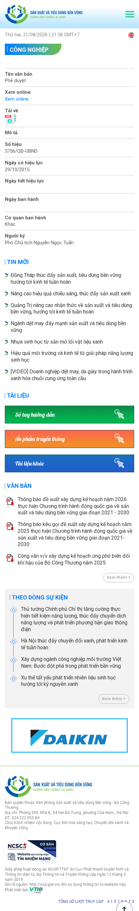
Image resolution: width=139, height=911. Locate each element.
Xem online (16, 99)
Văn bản (19, 485)
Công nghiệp (29, 49)
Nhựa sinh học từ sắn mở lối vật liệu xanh (57, 342)
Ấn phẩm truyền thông (40, 439)
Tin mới (18, 261)
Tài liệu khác (29, 463)
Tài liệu (18, 395)
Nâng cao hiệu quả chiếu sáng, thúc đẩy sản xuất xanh (71, 294)
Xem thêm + (119, 577)
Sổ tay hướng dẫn (35, 414)
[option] (69, 735)
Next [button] (131, 735)
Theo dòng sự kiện (40, 597)
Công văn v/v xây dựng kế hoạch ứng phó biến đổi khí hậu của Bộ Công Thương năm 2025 (74, 559)
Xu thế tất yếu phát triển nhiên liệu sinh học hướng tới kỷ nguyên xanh (68, 681)
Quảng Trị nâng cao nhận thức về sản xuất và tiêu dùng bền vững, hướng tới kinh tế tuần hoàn (71, 308)
